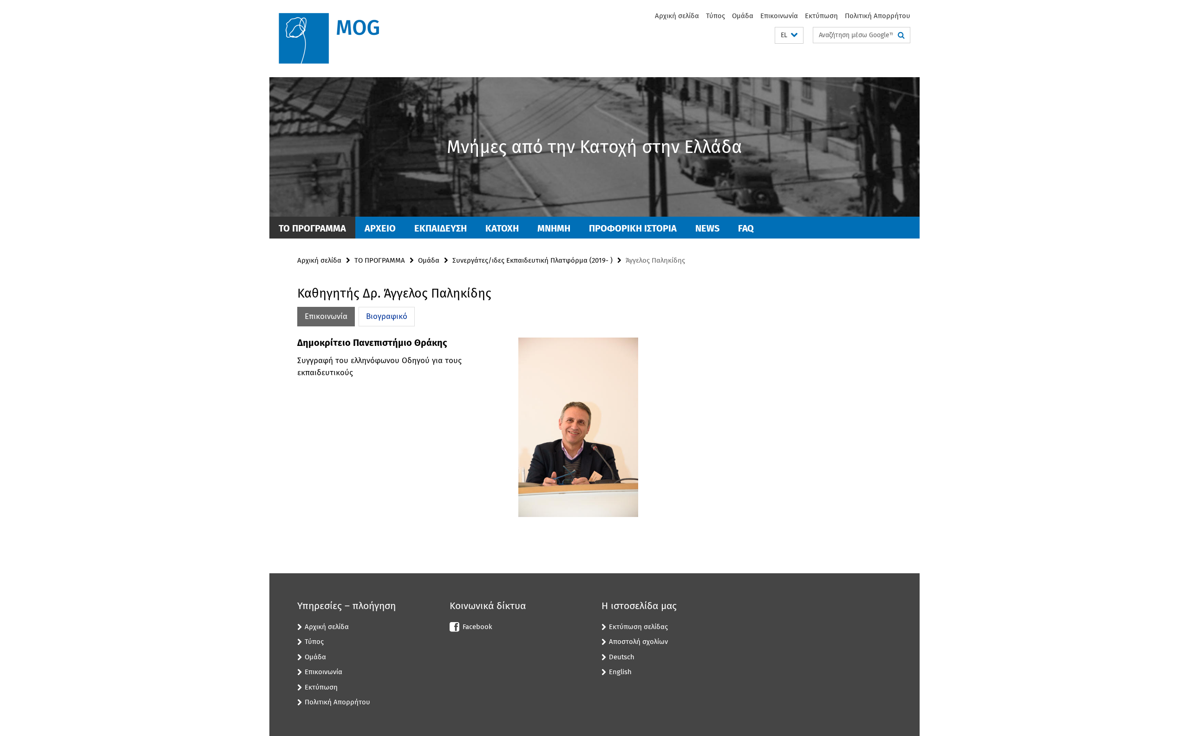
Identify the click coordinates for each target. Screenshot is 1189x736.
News (707, 228)
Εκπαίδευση (440, 228)
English (620, 672)
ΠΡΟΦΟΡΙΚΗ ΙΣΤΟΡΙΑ (633, 228)
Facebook (477, 627)
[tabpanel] (467, 431)
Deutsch (621, 657)
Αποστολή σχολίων (638, 641)
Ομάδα (742, 16)
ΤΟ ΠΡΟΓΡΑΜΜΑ (312, 228)
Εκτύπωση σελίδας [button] (638, 627)
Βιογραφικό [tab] (386, 316)
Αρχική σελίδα (677, 16)
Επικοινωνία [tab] (326, 316)
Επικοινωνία (779, 16)
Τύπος (715, 16)
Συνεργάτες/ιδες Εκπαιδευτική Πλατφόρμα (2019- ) (532, 260)
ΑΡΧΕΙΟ (380, 228)
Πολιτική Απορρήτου (877, 16)
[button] (789, 35)
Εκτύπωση (821, 16)
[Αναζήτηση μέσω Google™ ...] (901, 35)
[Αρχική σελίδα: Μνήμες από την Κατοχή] (337, 38)
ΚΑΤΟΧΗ (502, 228)
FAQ (746, 228)
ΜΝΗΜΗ (553, 228)
